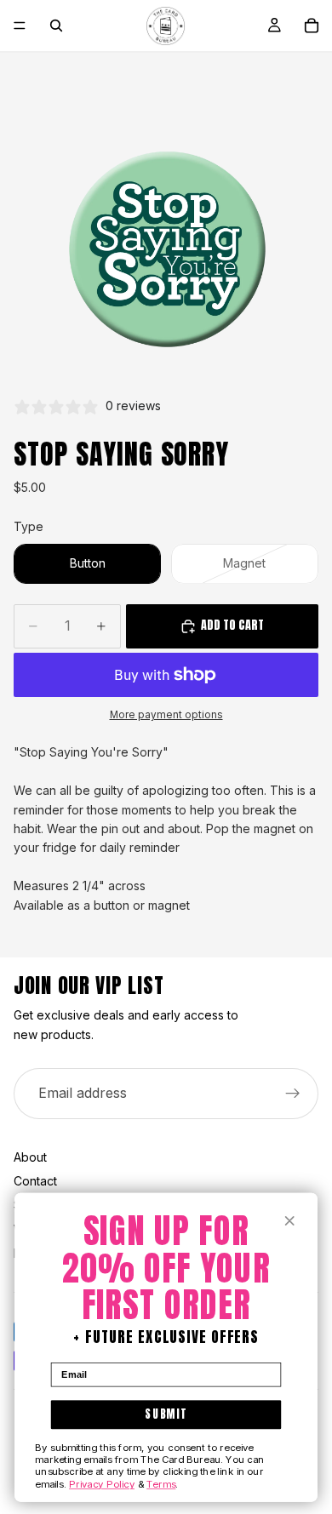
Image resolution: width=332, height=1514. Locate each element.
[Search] (56, 25)
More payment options (166, 715)
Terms (160, 1483)
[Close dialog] (290, 1221)
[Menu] (19, 25)
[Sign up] (293, 1093)
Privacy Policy (102, 1483)
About (30, 1157)
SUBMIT (165, 1414)
